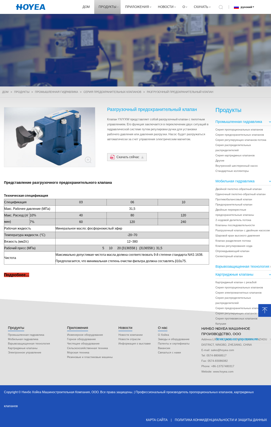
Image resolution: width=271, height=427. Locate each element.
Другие (219, 160)
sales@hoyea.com (222, 350)
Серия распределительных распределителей (233, 147)
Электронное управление (236, 339)
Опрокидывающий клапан (232, 251)
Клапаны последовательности (235, 225)
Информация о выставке (134, 343)
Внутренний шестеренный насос (236, 165)
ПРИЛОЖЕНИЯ (137, 7)
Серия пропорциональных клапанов (239, 129)
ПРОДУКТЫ (107, 7)
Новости (125, 328)
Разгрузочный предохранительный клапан (180, 91)
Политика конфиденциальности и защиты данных (221, 420)
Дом (5, 91)
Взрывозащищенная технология (242, 266)
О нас (162, 328)
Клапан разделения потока (233, 240)
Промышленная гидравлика (56, 91)
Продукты (16, 328)
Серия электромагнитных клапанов (238, 292)
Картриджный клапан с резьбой (236, 282)
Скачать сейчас (127, 157)
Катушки (220, 323)
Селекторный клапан (229, 256)
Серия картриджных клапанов (235, 155)
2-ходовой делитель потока (233, 220)
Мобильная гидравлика (235, 181)
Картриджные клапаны (234, 274)
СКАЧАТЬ (201, 7)
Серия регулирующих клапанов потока (240, 139)
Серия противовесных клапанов (236, 318)
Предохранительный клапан (233, 204)
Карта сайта (157, 420)
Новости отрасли (129, 339)
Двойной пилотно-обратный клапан (238, 189)
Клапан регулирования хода (233, 245)
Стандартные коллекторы (232, 170)
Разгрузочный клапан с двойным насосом (242, 230)
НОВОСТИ (166, 7)
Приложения (77, 328)
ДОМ (86, 7)
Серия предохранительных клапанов (112, 91)
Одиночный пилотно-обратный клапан (240, 194)
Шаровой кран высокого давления (237, 235)
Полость (220, 328)
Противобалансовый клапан (233, 199)
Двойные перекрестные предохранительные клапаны (234, 212)
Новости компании (130, 334)
